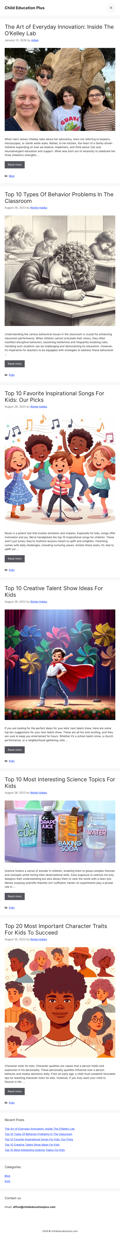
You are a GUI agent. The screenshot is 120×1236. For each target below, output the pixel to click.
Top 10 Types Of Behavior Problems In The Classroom (38, 1134)
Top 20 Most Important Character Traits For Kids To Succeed (56, 929)
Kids (12, 375)
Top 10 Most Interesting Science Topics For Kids (35, 1150)
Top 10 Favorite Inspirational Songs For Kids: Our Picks (39, 1139)
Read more (15, 164)
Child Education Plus (25, 7)
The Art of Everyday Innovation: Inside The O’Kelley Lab (40, 1128)
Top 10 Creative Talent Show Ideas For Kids (32, 1144)
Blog (11, 176)
